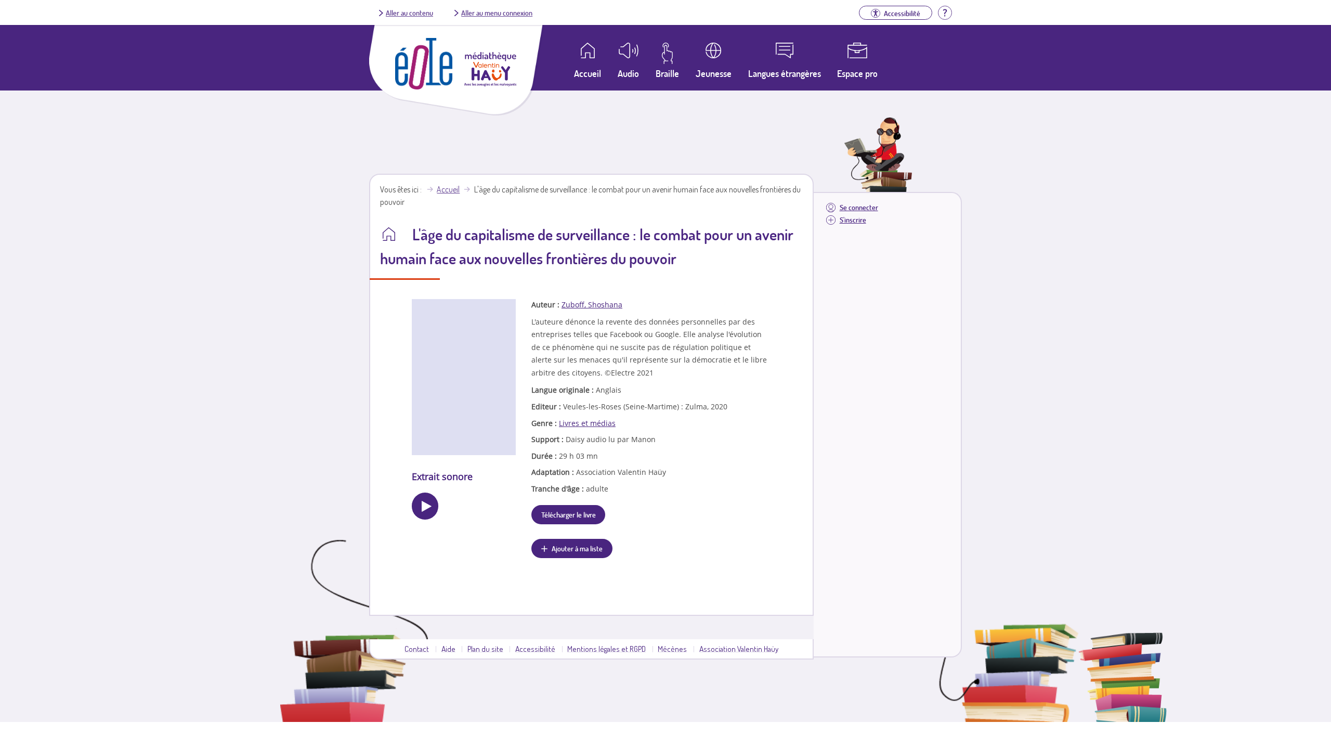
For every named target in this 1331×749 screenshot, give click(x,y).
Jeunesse (714, 73)
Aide (448, 648)
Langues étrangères (784, 73)
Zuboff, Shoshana (592, 304)
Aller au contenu (409, 12)
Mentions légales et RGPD (606, 648)
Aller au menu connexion (496, 12)
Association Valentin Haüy (738, 648)
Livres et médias (587, 423)
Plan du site (485, 648)
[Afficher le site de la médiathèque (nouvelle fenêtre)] (490, 83)
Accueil (448, 189)
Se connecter (859, 207)
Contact (416, 648)
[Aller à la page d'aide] (944, 11)
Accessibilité (535, 648)
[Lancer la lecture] (425, 506)
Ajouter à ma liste (577, 548)
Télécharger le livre (568, 514)
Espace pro (857, 73)
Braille (667, 73)
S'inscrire (853, 219)
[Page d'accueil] (423, 86)
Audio (628, 73)
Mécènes (672, 648)
